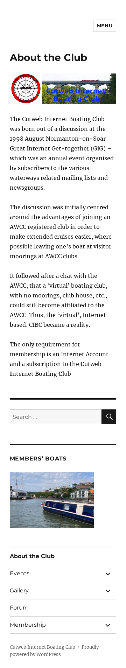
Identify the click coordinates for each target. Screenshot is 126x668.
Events (19, 573)
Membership (28, 624)
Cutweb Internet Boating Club (42, 647)
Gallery (19, 590)
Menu (104, 25)
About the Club (32, 556)
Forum (19, 607)
